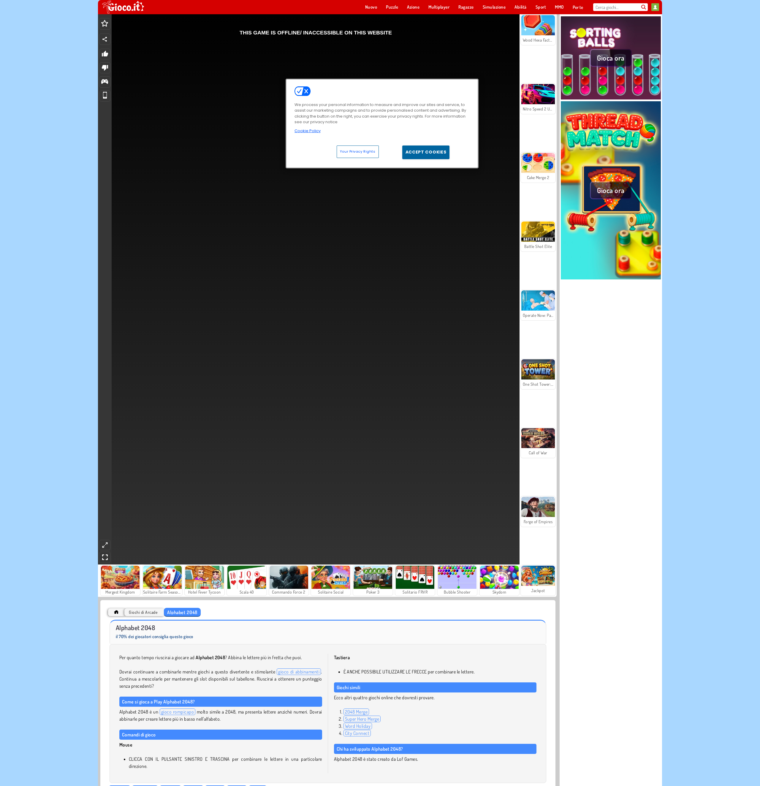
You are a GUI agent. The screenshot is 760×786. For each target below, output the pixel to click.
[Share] (104, 39)
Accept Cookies (426, 152)
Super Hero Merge (362, 719)
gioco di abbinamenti (298, 672)
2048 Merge (356, 712)
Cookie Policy (307, 131)
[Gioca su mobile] (104, 96)
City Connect (357, 733)
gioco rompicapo (177, 712)
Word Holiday (358, 726)
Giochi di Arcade (143, 612)
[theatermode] (104, 545)
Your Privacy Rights (358, 151)
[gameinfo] (104, 82)
